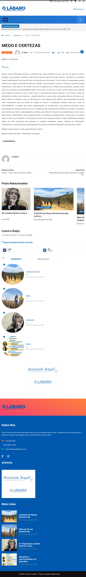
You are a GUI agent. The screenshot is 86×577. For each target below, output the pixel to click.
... (27, 274)
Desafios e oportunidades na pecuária (27, 559)
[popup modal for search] (80, 20)
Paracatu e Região (11, 207)
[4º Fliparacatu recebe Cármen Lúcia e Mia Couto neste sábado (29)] (9, 545)
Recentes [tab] (16, 259)
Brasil (49, 211)
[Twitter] (75, 1)
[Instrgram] (79, 1)
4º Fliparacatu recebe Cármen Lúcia (29, 544)
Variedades (17, 35)
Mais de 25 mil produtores (26, 530)
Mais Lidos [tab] (43, 259)
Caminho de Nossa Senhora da (28, 516)
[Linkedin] (83, 1)
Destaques (30, 320)
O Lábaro (24, 52)
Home (7, 35)
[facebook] (71, 1)
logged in (14, 235)
